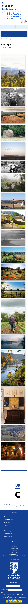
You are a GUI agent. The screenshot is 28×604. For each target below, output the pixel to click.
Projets (6, 525)
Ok (7, 601)
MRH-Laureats (8, 504)
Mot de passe (4, 589)
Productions (7, 522)
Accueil (3, 39)
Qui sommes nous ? (9, 519)
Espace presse (8, 533)
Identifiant (3, 586)
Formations (7, 528)
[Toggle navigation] (13, 26)
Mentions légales (8, 536)
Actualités (6, 517)
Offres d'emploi (8, 531)
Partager (10, 602)
